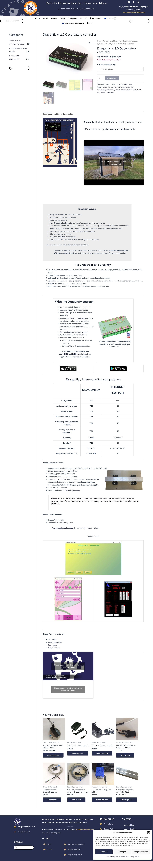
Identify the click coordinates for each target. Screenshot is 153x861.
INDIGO (65, 354)
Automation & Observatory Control (115, 41)
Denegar (122, 852)
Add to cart (111, 78)
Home (37, 18)
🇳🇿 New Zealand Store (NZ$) (73, 23)
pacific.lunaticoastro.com (85, 829)
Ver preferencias (141, 852)
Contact (83, 18)
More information (55, 642)
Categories (73, 18)
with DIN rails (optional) (70, 490)
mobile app (121, 87)
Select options (53, 755)
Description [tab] (47, 114)
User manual (53, 639)
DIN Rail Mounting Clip (106, 65)
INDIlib (75, 354)
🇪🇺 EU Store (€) (110, 18)
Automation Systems (126, 84)
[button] (148, 832)
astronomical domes (109, 87)
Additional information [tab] (63, 114)
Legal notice (135, 857)
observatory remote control (116, 90)
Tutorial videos (54, 648)
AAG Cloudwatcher (76, 318)
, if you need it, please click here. (75, 528)
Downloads (52, 645)
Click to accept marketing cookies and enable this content (114, 162)
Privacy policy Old (124, 857)
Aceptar (104, 852)
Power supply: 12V (55, 479)
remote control (132, 90)
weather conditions (107, 92)
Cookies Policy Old (112, 857)
